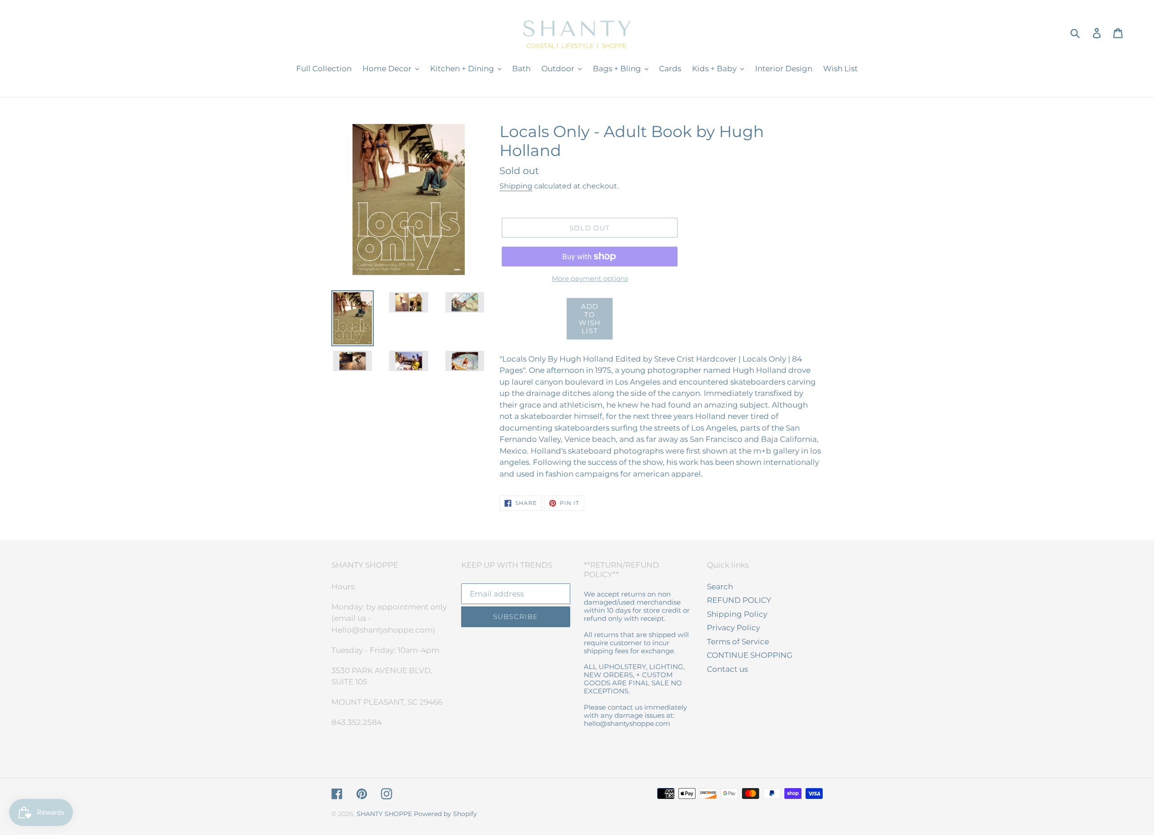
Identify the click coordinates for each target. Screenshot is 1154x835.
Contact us (727, 669)
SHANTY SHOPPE (384, 814)
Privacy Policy (733, 627)
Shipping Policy (737, 614)
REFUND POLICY (739, 600)
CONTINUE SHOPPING (749, 655)
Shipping (515, 186)
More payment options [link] (590, 278)
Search (720, 586)
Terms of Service (738, 641)
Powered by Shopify (445, 814)
